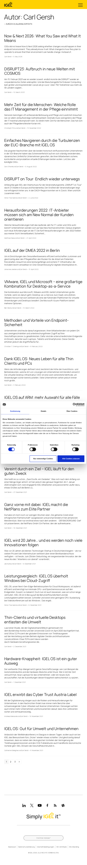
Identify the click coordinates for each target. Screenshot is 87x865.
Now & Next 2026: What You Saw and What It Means (42, 38)
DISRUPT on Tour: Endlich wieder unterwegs (42, 178)
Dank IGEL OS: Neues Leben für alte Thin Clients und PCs (38, 361)
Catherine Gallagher (11, 750)
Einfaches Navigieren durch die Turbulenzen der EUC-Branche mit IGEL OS (42, 142)
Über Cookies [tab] (71, 411)
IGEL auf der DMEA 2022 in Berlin (32, 250)
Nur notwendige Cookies (43, 459)
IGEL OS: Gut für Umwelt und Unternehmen (41, 728)
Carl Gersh (8, 57)
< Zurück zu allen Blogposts (18, 24)
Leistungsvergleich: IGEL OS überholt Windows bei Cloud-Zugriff (36, 578)
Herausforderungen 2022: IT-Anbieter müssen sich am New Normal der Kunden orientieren (39, 215)
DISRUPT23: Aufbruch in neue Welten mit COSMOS (39, 71)
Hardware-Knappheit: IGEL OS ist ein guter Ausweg (40, 661)
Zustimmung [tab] (15, 411)
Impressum (12, 847)
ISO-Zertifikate (61, 847)
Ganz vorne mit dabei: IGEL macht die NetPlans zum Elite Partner (36, 507)
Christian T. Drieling (11, 346)
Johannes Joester (10, 269)
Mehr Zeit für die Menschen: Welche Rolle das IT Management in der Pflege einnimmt (41, 107)
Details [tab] (43, 411)
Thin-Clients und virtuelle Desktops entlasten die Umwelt (34, 619)
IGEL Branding (74, 847)
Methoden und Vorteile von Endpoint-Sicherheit (36, 322)
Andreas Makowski (10, 716)
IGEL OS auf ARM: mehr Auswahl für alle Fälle (42, 397)
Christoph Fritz (9, 128)
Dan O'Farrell (8, 167)
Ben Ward (7, 308)
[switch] (33, 449)
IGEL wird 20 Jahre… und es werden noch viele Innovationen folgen (43, 542)
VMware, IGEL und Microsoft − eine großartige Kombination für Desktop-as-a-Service (43, 284)
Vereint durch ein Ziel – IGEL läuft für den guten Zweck (39, 471)
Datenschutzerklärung (26, 847)
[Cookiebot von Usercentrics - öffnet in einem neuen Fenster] (74, 404)
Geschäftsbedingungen (45, 847)
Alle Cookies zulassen (71, 459)
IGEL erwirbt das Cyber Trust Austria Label (40, 694)
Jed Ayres (7, 564)
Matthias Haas (9, 238)
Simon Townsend (10, 198)
